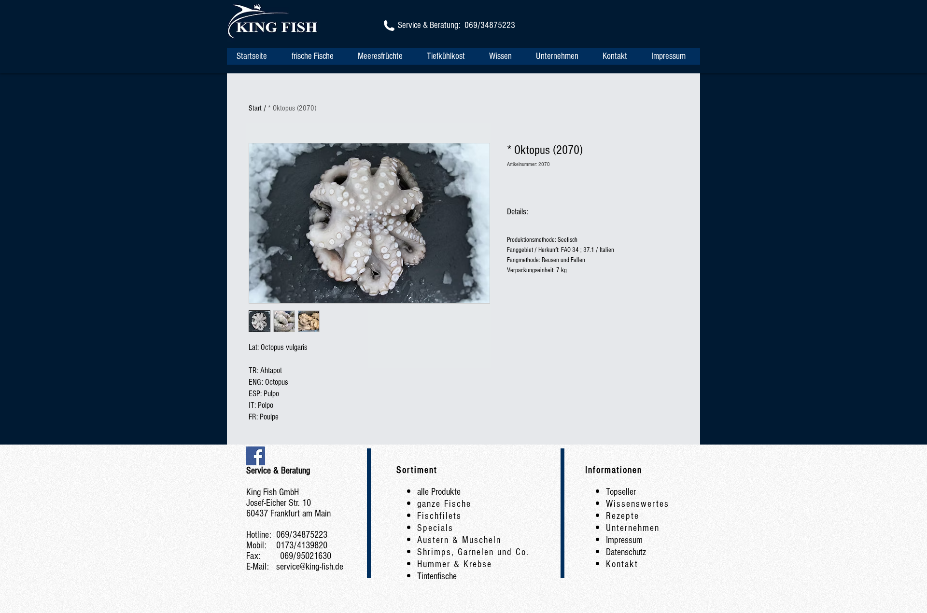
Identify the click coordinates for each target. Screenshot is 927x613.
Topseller (621, 492)
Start (255, 108)
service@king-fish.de (309, 566)
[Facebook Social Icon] (255, 455)
